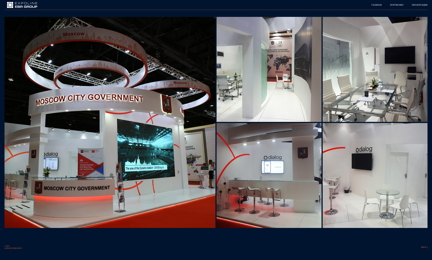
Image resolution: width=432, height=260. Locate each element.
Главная (376, 5)
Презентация (420, 5)
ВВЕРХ (423, 247)
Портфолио (397, 5)
